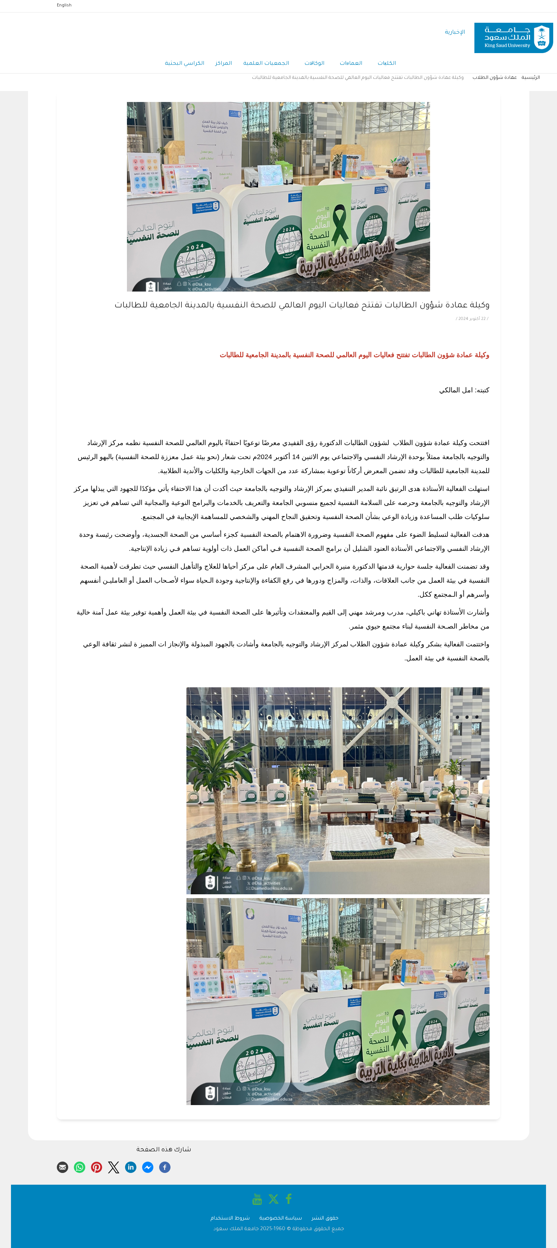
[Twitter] (113, 1166)
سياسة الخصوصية (281, 1218)
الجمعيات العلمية (266, 64)
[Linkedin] (130, 1166)
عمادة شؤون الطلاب (495, 78)
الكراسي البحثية (184, 64)
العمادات (351, 64)
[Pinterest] (96, 1166)
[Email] (62, 1166)
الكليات (386, 64)
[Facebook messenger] (147, 1166)
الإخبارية (455, 33)
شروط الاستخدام (230, 1218)
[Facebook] (165, 1166)
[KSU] (514, 33)
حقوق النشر (325, 1218)
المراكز (224, 64)
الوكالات (314, 64)
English (64, 5)
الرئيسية (531, 78)
